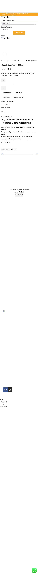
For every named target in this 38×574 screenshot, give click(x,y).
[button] (19, 195)
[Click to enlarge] (4, 54)
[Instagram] (10, 389)
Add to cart (7, 93)
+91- (7, 13)
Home (3, 61)
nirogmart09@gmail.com (21, 13)
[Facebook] (5, 389)
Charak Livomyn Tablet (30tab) (19, 189)
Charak (16, 61)
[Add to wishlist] (34, 155)
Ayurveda (10, 61)
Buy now (19, 93)
